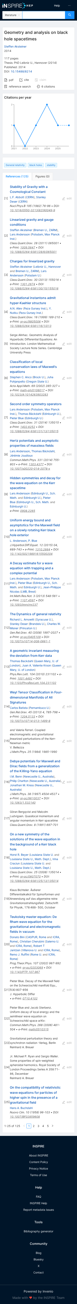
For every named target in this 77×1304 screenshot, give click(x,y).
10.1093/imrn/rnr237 (24, 604)
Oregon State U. (37, 381)
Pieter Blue (17, 418)
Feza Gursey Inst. (35, 308)
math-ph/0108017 (32, 390)
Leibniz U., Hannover (47, 266)
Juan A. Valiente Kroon (36, 665)
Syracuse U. (44, 619)
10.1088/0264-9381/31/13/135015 (34, 431)
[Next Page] (52, 1126)
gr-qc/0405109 (30, 637)
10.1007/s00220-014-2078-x (30, 468)
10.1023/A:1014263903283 (29, 394)
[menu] (58, 5)
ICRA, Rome (23, 945)
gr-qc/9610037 (30, 798)
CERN (30, 197)
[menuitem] (57, 5)
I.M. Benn (16, 776)
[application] (38, 127)
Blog (38, 1253)
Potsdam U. (32, 275)
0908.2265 (27, 510)
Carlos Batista (19, 707)
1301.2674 (27, 284)
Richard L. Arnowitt (22, 619)
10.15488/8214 (21, 71)
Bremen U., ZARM (45, 230)
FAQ (38, 1196)
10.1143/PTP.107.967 (25, 972)
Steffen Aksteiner (15, 46)
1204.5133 (27, 716)
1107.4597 (27, 600)
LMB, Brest (28, 591)
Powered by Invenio (38, 1291)
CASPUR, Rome (36, 937)
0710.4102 (30, 998)
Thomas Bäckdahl (29, 413)
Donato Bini (17, 937)
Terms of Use (38, 1175)
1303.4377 (36, 464)
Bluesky (39, 1259)
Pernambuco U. (39, 707)
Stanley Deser (19, 623)
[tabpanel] (38, 656)
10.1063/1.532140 (23, 802)
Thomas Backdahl (21, 661)
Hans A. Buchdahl (21, 1108)
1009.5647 (27, 247)
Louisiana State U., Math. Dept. (30, 859)
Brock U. (38, 377)
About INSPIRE (38, 1155)
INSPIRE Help (38, 1203)
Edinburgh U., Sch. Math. (33, 502)
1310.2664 (42, 549)
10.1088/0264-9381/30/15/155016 (34, 288)
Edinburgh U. (51, 413)
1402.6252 (27, 426)
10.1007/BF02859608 (25, 1116)
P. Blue (32, 540)
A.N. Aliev (16, 308)
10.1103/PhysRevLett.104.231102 (33, 682)
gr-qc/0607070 (30, 876)
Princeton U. (28, 628)
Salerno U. (52, 941)
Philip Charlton (19, 780)
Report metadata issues (38, 1209)
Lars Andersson (20, 234)
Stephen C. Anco (21, 377)
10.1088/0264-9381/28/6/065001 (33, 251)
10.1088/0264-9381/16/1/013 (30, 325)
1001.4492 (24, 678)
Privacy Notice (38, 1168)
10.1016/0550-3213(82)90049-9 (32, 210)
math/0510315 (39, 1029)
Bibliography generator (38, 1231)
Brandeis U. (37, 623)
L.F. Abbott (17, 197)
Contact (38, 1272)
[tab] (17, 176)
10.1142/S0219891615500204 (31, 553)
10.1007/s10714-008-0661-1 (30, 641)
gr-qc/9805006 (30, 321)
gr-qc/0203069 (33, 967)
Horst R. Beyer (19, 854)
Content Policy (38, 1162)
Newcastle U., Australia (39, 776)
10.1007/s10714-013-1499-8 (30, 720)
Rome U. (36, 954)
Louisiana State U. (42, 854)
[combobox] (43, 15)
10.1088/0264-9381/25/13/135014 (34, 880)
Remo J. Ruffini (19, 954)
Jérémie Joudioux (21, 455)
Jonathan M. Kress (22, 785)
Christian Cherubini (32, 941)
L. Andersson (18, 540)
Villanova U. (29, 950)
